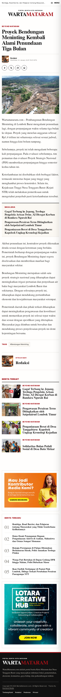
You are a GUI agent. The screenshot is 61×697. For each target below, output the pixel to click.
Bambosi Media (8, 688)
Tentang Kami (8, 692)
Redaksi (18, 692)
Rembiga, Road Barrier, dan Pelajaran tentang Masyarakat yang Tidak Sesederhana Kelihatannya (33, 527)
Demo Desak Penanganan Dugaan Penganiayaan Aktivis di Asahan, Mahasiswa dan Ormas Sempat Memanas (33, 538)
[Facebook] (4, 67)
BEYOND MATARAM (10, 26)
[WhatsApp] (24, 67)
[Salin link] (17, 67)
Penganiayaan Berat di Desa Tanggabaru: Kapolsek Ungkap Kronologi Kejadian (28, 231)
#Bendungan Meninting (19, 344)
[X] (11, 67)
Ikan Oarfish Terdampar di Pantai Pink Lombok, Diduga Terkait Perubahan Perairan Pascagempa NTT (34, 571)
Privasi (35, 692)
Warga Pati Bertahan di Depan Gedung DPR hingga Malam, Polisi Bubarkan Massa (33, 561)
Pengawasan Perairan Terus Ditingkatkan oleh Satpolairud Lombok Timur (28, 223)
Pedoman (27, 692)
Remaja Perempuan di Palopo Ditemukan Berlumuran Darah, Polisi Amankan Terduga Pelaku (33, 550)
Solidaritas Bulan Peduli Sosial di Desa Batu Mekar (39, 447)
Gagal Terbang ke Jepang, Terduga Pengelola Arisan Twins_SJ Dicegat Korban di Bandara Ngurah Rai (30, 214)
